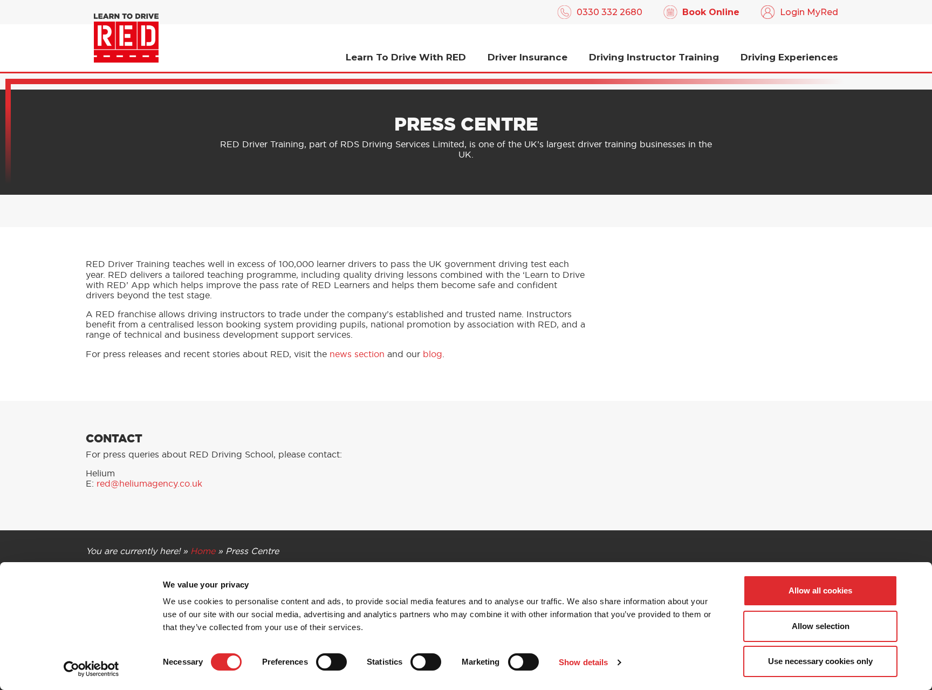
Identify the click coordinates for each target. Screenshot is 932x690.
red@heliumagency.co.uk (149, 484)
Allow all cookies (820, 590)
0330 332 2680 (609, 12)
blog (432, 354)
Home (202, 551)
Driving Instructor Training (654, 57)
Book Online (710, 12)
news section (357, 354)
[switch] (331, 662)
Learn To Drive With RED (406, 57)
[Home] (126, 38)
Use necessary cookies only (820, 661)
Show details (583, 662)
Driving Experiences (789, 57)
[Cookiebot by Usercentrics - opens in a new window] (91, 669)
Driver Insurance (527, 57)
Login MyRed (809, 12)
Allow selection (820, 626)
